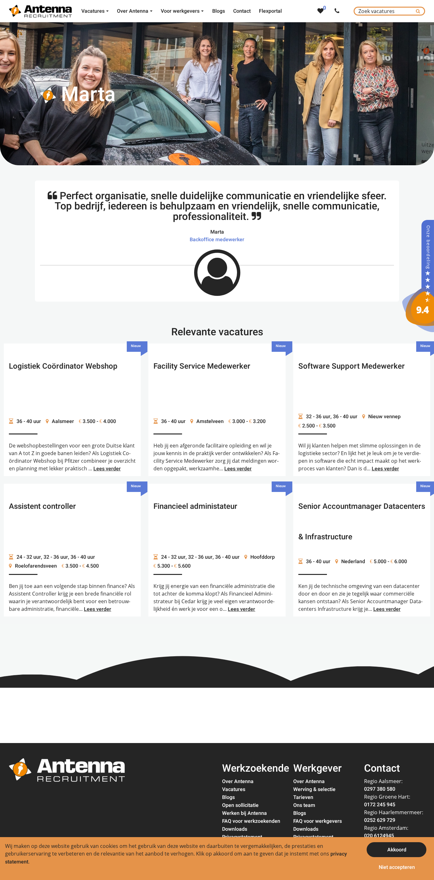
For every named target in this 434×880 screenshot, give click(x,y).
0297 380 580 (379, 789)
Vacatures (233, 789)
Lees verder (107, 469)
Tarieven (303, 797)
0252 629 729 (379, 820)
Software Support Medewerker (351, 366)
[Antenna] (418, 276)
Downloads (234, 829)
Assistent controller (42, 506)
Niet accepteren (397, 867)
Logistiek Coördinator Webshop (63, 366)
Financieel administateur (195, 506)
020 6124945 (379, 836)
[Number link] (338, 11)
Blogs (228, 797)
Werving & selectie (314, 789)
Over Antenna (238, 781)
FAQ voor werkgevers (317, 821)
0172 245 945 (379, 804)
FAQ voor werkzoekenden (251, 821)
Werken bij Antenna (244, 813)
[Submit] (418, 11)
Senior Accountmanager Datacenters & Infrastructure (361, 521)
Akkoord (396, 850)
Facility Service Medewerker (201, 366)
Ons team (304, 805)
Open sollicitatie (240, 805)
